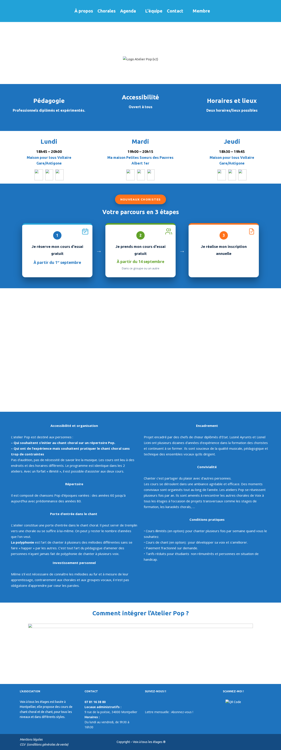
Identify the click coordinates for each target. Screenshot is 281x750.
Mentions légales (31, 739)
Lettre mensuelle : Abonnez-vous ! (169, 712)
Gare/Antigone (49, 163)
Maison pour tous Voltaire (49, 157)
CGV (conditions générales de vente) (44, 744)
